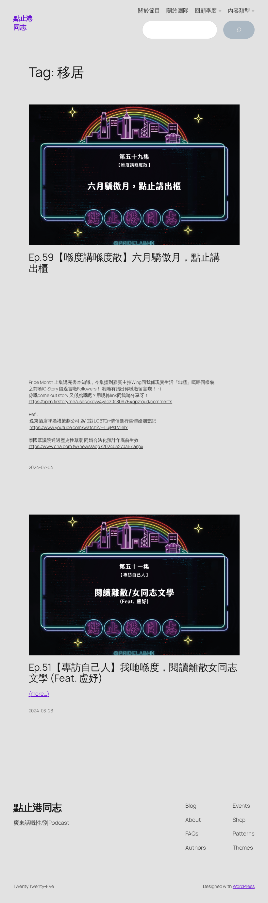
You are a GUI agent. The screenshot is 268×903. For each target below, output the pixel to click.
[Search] (239, 30)
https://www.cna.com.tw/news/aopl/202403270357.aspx (86, 446)
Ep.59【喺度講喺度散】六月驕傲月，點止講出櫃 (124, 262)
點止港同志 (23, 23)
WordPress (244, 886)
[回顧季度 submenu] (220, 10)
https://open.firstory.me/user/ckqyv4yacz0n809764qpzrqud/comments (101, 401)
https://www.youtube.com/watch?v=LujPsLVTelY (78, 427)
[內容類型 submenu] (253, 10)
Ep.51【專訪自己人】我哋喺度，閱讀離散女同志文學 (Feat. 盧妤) (133, 673)
